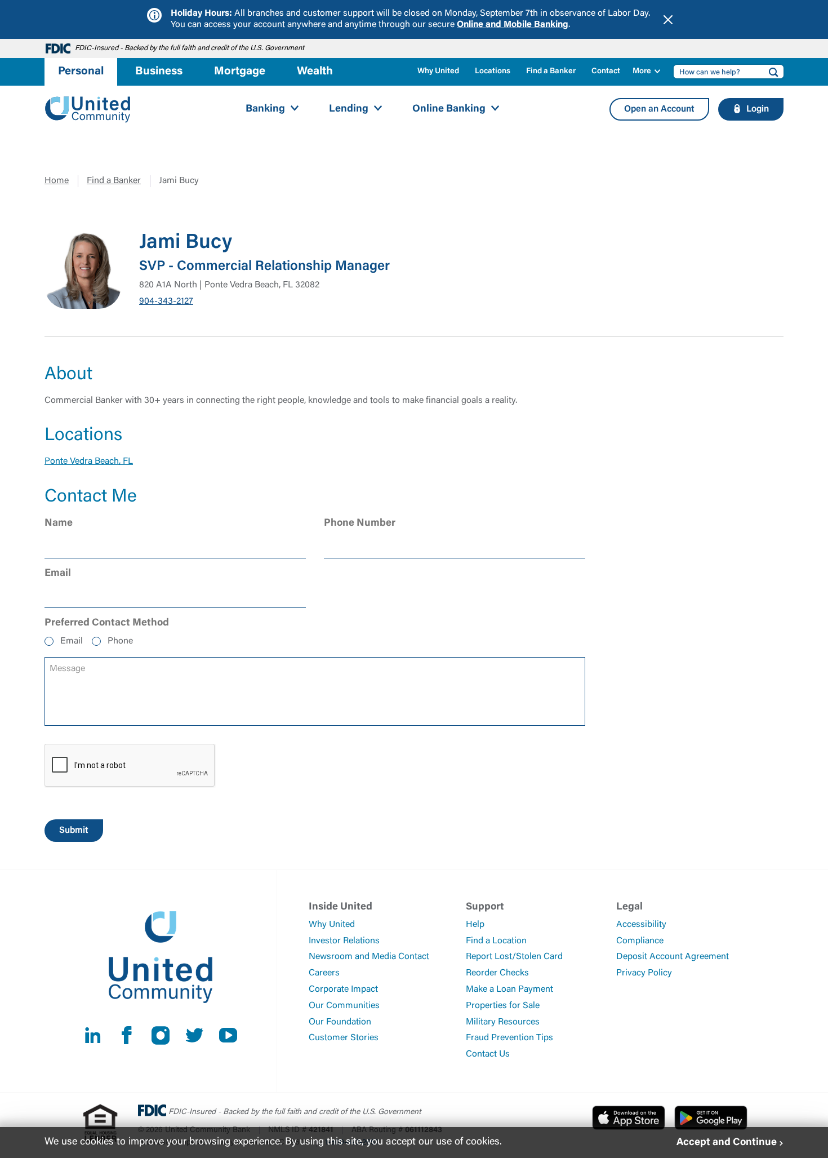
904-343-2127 (166, 301)
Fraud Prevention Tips (509, 1037)
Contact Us (488, 1054)
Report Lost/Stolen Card (514, 956)
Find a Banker (551, 72)
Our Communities (344, 1005)
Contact (605, 72)
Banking (265, 109)
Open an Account (659, 109)
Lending (348, 109)
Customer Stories (344, 1037)
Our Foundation (340, 1022)
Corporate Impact (343, 989)
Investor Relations (344, 941)
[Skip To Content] (16, 4)
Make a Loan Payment (509, 989)
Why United (438, 72)
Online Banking (449, 109)
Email (71, 641)
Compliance (640, 941)
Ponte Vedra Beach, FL (88, 461)
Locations (492, 72)
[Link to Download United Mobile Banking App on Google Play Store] (710, 1117)
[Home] (87, 109)
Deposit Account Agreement (672, 956)
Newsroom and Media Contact (369, 956)
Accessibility (641, 924)
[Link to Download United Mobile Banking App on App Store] (628, 1117)
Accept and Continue (726, 1142)
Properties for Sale (503, 1005)
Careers (324, 973)
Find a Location (496, 941)
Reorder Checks (497, 973)
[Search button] (769, 71)
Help (475, 924)
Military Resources (503, 1022)
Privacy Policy (644, 973)
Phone (120, 641)
